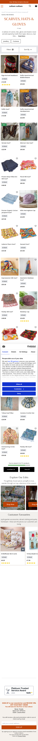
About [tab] (33, 352)
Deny (19, 393)
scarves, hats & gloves (8, 14)
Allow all (19, 384)
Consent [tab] (5, 352)
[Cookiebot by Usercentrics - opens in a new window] (27, 346)
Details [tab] (13, 352)
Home (3, 12)
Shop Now (10, 504)
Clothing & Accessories (10, 12)
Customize (18, 389)
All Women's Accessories (22, 12)
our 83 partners (13, 361)
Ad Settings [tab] (23, 352)
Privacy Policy (22, 736)
